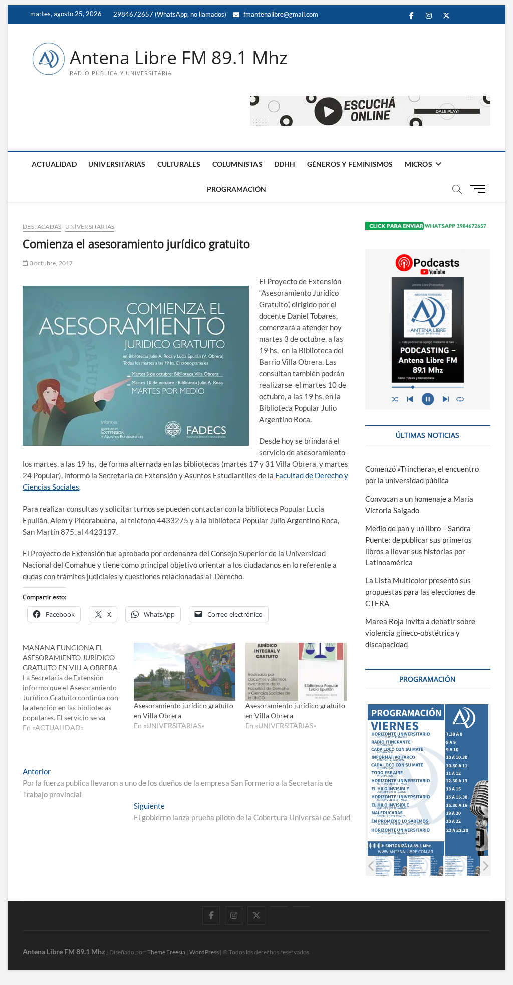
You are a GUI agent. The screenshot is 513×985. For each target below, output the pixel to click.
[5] (462, 866)
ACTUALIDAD (54, 164)
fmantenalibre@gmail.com (280, 14)
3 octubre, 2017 (50, 263)
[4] (425, 866)
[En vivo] (301, 906)
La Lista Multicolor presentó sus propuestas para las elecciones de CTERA (420, 592)
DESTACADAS (42, 226)
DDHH (285, 164)
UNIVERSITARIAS (117, 164)
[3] (389, 866)
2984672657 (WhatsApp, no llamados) (169, 14)
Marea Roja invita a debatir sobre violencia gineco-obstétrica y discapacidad (420, 633)
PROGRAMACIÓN (236, 189)
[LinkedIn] (279, 906)
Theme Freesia (166, 952)
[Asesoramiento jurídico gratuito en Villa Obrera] (184, 672)
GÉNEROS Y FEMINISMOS (350, 164)
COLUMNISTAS (237, 164)
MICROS (418, 164)
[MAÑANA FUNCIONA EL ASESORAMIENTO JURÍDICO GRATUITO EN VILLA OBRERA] (78, 688)
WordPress (204, 952)
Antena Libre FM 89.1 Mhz (179, 58)
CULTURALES (179, 164)
